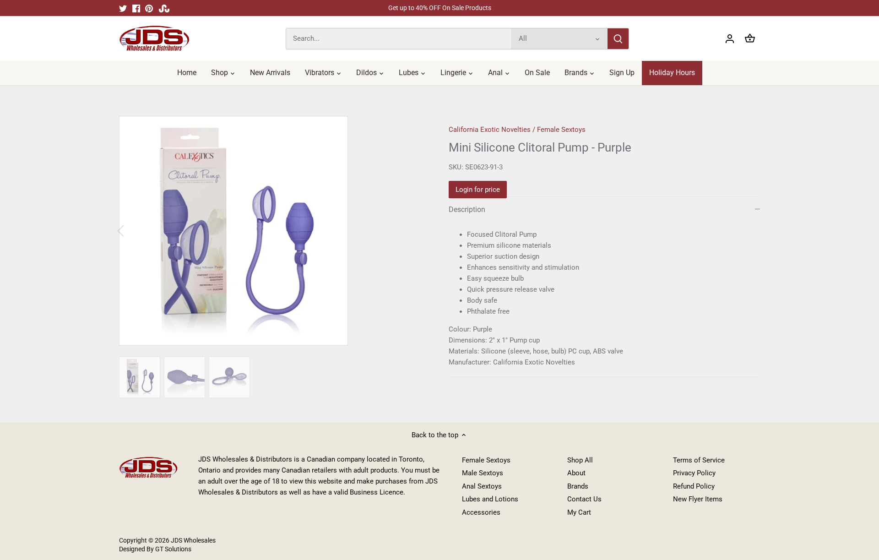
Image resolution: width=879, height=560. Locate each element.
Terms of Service (699, 460)
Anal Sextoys (482, 486)
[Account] (730, 38)
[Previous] (133, 230)
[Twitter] (123, 8)
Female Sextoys (561, 129)
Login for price (478, 189)
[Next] (413, 230)
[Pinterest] (149, 8)
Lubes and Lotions (490, 499)
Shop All (580, 460)
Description (467, 209)
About (576, 473)
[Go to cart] (749, 38)
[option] (273, 231)
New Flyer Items (697, 499)
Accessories (481, 512)
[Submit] (618, 38)
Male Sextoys (482, 473)
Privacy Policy (694, 473)
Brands (577, 486)
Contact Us (584, 499)
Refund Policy (694, 486)
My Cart (579, 512)
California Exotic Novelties (490, 129)
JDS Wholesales (193, 540)
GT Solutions (172, 549)
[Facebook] (136, 8)
